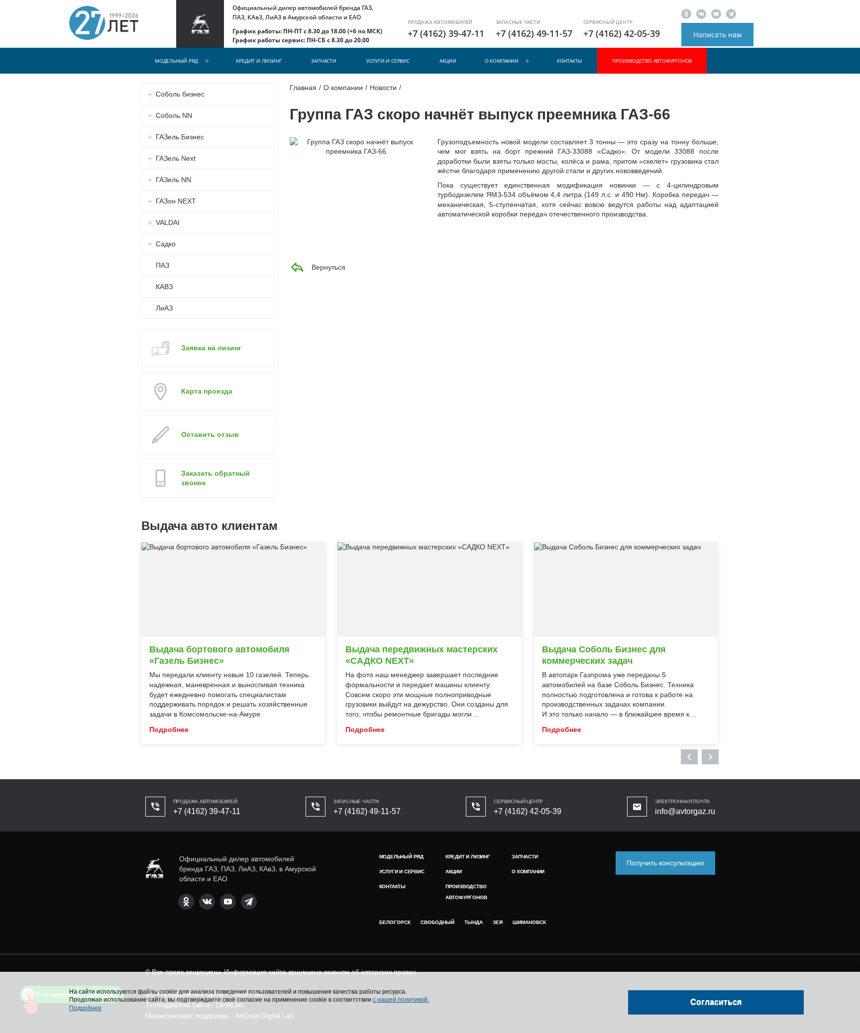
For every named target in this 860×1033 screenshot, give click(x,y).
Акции (447, 60)
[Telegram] (731, 13)
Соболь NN (174, 115)
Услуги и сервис (388, 60)
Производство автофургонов (652, 60)
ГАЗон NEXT (176, 201)
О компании (502, 60)
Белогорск (395, 922)
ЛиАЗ (164, 308)
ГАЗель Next (176, 158)
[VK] (701, 13)
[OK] (686, 13)
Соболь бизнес (180, 94)
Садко (166, 244)
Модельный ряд (176, 60)
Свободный (437, 922)
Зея (498, 922)
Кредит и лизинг (258, 60)
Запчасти (323, 60)
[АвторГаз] (154, 868)
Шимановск (529, 922)
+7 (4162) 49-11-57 (534, 33)
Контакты (569, 60)
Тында (473, 922)
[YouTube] (716, 13)
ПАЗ (162, 265)
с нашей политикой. (401, 999)
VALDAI (168, 222)
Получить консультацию (665, 863)
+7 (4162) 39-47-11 (446, 33)
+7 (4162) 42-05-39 (621, 33)
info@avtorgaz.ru (685, 811)
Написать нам (717, 34)
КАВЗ (164, 287)
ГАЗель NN (173, 180)
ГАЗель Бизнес (180, 137)
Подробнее (85, 1008)
